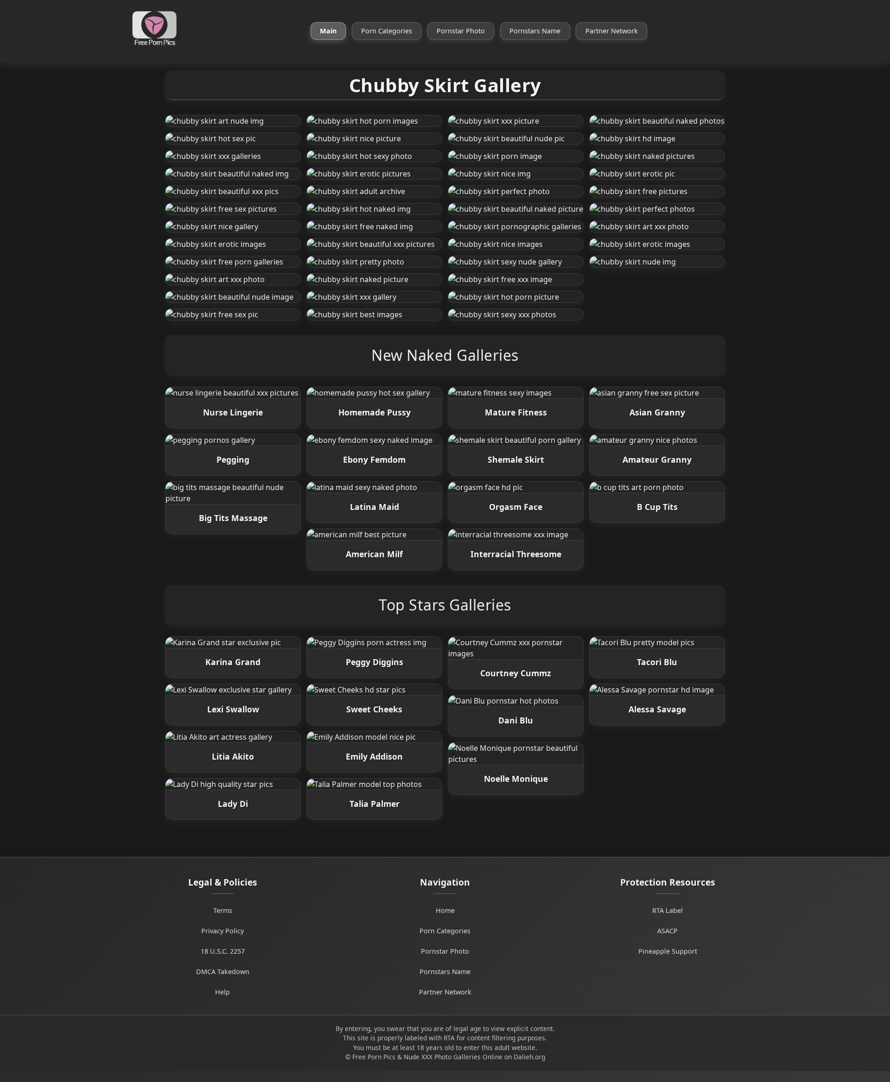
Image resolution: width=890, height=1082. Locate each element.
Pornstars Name (534, 30)
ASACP (667, 930)
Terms (222, 910)
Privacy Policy (222, 930)
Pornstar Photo (461, 30)
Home (445, 910)
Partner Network (611, 30)
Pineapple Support (667, 951)
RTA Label (667, 910)
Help (222, 992)
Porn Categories (386, 30)
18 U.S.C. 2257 (223, 951)
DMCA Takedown (222, 971)
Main (328, 30)
